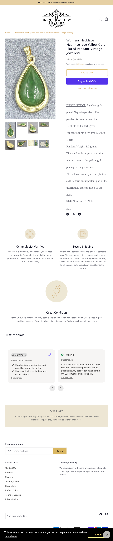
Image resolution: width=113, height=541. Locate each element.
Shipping (80, 64)
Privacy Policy (11, 499)
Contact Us (10, 468)
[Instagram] (106, 514)
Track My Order (12, 481)
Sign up (59, 451)
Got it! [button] (98, 535)
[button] (17, 377)
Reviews (9, 472)
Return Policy (11, 486)
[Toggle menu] (7, 19)
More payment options (87, 88)
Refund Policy (11, 490)
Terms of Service (13, 495)
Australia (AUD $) (16, 516)
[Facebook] (101, 514)
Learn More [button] (11, 536)
